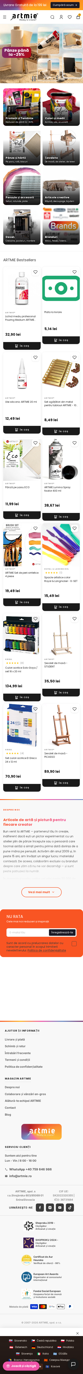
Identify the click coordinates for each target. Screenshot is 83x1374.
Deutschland (42, 1347)
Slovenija (24, 1354)
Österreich (18, 1347)
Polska (67, 1341)
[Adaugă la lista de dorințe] (35, 272)
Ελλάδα (60, 1354)
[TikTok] (70, 1207)
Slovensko (18, 1341)
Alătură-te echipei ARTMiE (23, 1101)
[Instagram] (50, 1207)
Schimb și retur (15, 1046)
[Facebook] (40, 1207)
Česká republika (43, 1341)
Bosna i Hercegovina (23, 1360)
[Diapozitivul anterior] (5, 53)
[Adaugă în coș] (22, 346)
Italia (43, 1354)
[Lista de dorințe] (70, 17)
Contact (10, 1107)
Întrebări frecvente (18, 1053)
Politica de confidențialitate (47, 950)
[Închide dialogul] (77, 1333)
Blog (8, 1114)
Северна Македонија (59, 1360)
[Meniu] (4, 17)
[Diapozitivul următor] (78, 53)
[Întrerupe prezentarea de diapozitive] (33, 78)
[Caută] (52, 17)
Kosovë (53, 1366)
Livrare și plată (15, 1039)
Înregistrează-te (62, 932)
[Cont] (61, 17)
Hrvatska (65, 1347)
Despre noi (12, 1087)
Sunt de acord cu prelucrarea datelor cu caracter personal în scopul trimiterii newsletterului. (36, 946)
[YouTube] (60, 1207)
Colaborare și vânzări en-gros (25, 1094)
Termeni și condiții (17, 1060)
